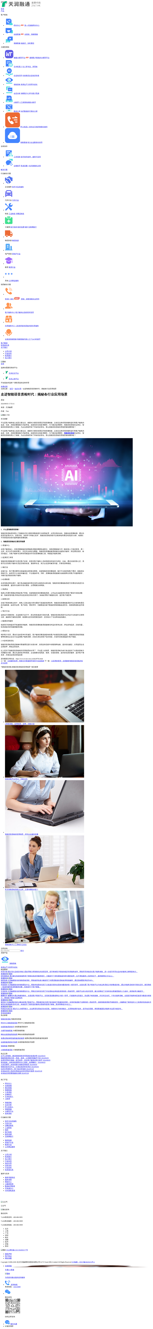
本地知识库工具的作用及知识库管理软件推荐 (17, 1071)
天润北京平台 (14, 373)
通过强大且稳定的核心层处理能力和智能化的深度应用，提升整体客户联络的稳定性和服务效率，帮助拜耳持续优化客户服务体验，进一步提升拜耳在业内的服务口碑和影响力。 (73, 972)
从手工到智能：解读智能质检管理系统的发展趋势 (19, 1056)
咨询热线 (14, 1284)
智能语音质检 (6, 1019)
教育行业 (12, 267)
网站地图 (8, 1258)
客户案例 (4, 343)
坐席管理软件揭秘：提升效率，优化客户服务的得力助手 (21, 1060)
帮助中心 (8, 1182)
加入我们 (8, 358)
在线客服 (17, 34)
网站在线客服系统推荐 (9, 1034)
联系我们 (8, 355)
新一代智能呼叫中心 (31, 25)
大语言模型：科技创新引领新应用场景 (15, 1064)
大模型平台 (9, 1111)
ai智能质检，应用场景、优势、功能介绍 (19, 724)
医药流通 (20, 227)
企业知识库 (18, 75)
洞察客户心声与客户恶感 (30, 93)
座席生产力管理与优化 (29, 84)
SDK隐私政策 (10, 1190)
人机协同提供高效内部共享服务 (27, 326)
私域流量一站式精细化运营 (31, 166)
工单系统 (17, 157)
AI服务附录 (9, 1184)
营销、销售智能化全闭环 (30, 299)
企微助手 (17, 166)
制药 (26, 227)
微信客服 (8, 1088)
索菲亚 (3, 1002)
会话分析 (17, 93)
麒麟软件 (4, 995)
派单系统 (8, 1113)
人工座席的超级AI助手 (27, 102)
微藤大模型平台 (19, 58)
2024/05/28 (30, 1069)
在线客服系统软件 (7, 1027)
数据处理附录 (10, 1186)
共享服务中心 (10, 326)
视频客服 (17, 43)
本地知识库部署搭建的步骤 (11, 1073)
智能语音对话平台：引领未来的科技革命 (16, 1067)
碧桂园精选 (5, 976)
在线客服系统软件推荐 (9, 1042)
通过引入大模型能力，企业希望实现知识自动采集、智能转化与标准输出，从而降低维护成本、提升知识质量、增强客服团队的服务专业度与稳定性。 (68, 1009)
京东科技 (4, 991)
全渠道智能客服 (11, 339)
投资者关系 (5, 345)
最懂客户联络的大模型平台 (39, 58)
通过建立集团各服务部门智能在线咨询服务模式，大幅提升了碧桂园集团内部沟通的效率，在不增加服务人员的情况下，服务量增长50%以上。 (62, 976)
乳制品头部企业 (6, 1009)
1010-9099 (17, 1287)
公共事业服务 (14, 281)
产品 (2, 11)
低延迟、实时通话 (27, 43)
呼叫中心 (17, 25)
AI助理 (16, 102)
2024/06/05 (45, 1058)
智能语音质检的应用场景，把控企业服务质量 (21, 834)
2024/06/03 (41, 1056)
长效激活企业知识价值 (30, 75)
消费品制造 (20, 214)
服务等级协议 (10, 1177)
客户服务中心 (10, 312)
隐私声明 (8, 1254)
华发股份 (4, 985)
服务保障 (8, 1180)
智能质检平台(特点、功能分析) (16, 779)
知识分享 (18, 389)
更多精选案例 (6, 1013)
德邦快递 (4, 980)
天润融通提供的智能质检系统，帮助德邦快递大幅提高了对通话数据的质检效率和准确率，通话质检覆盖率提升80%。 (51, 980)
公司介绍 (8, 351)
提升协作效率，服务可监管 (31, 157)
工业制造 (12, 214)
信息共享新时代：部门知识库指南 (13, 1069)
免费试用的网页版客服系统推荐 (12, 1038)
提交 (22, 951)
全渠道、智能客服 (31, 34)
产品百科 (8, 1167)
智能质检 (17, 84)
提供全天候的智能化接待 (38, 127)
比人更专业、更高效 (29, 66)
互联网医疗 (32, 227)
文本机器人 (18, 66)
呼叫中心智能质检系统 (9, 1023)
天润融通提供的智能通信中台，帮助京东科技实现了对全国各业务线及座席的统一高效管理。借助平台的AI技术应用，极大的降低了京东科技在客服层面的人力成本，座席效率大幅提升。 (76, 991)
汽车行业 (15, 200)
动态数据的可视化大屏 (29, 111)
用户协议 (8, 1256)
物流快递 (15, 240)
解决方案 (4, 170)
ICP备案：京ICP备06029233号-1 (83, 1262)
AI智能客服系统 (7, 1050)
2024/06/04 (33, 1064)
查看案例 (4, 974)
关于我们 (4, 347)
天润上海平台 (14, 379)
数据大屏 (17, 111)
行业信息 (8, 353)
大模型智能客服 (6, 1030)
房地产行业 (16, 254)
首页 (2, 9)
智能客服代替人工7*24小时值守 (28, 339)
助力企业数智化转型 (34, 142)
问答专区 (8, 1165)
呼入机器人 (24, 127)
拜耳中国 (4, 972)
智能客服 (23, 142)
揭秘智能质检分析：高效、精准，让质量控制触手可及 (21, 1058)
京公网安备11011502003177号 (17, 1250)
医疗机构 (13, 227)
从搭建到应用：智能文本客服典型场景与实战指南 (25, 661)
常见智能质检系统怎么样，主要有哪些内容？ (21, 889)
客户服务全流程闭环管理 (24, 312)
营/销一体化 (9, 299)
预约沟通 (13, 1324)
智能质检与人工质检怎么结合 (16, 945)
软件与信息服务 (18, 187)
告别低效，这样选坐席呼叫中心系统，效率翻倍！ (19, 1062)
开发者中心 (9, 1188)
